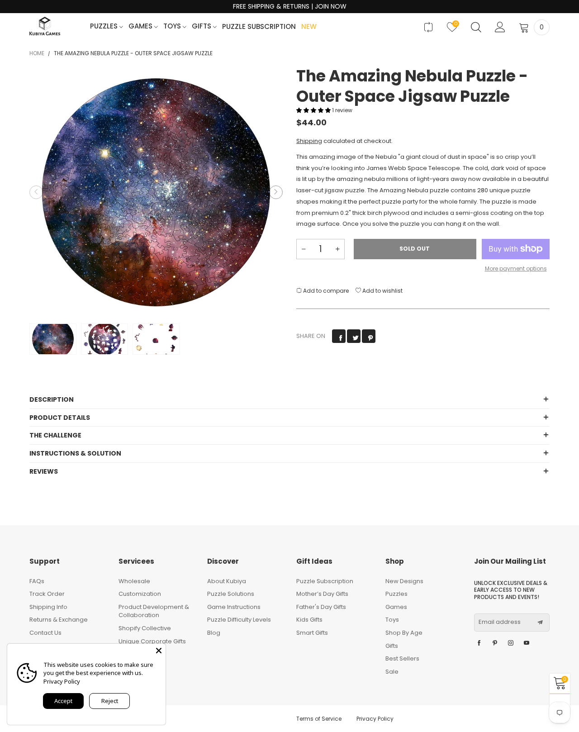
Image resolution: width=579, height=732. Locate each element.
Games (141, 26)
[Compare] (428, 27)
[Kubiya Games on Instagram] (511, 643)
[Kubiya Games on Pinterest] (495, 643)
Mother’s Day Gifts (322, 593)
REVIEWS (43, 471)
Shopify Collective (145, 628)
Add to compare (325, 291)
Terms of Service (319, 718)
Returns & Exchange (58, 619)
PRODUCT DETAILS (59, 417)
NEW (309, 27)
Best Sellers (402, 658)
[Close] (158, 650)
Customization (140, 593)
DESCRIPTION (51, 399)
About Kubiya (226, 581)
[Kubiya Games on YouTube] (527, 643)
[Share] (339, 336)
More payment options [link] (516, 268)
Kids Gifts (309, 619)
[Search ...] (476, 27)
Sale (392, 671)
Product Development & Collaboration (154, 611)
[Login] (500, 27)
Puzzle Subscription (259, 27)
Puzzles (104, 26)
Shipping (309, 141)
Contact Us (45, 632)
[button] (36, 192)
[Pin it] (368, 336)
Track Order (47, 593)
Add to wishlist (382, 291)
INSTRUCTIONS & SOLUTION (75, 453)
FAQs (36, 581)
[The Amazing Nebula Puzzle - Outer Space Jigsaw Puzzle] (156, 192)
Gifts (202, 26)
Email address (500, 622)
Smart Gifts (312, 632)
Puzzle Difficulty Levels (239, 619)
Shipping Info (48, 607)
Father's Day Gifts (321, 607)
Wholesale (134, 581)
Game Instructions (234, 607)
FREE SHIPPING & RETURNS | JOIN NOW (289, 6)
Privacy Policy (375, 718)
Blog (213, 632)
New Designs (404, 581)
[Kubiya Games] (44, 26)
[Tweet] (354, 336)
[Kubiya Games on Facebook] (479, 643)
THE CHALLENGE (55, 435)
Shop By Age (403, 632)
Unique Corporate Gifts (152, 641)
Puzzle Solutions (230, 593)
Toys (173, 26)
